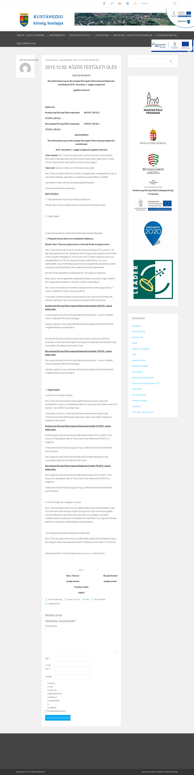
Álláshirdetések (138, 331)
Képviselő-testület (80, 35)
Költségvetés (137, 372)
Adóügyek (136, 326)
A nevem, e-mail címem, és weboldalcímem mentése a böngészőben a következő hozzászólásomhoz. (52, 697)
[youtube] (120, 3)
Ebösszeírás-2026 (26, 43)
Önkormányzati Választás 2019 (146, 383)
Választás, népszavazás (143, 412)
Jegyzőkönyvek (54, 604)
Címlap (20, 35)
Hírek (134, 354)
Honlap (48, 676)
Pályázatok (137, 389)
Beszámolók (137, 337)
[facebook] (104, 3)
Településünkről (35, 35)
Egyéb (134, 343)
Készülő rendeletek (140, 366)
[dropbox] (127, 3)
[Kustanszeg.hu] (40, 19)
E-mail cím (48, 667)
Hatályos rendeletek (140, 349)
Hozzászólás (49, 628)
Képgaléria (119, 35)
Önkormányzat (57, 35)
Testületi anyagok (139, 400)
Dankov (153, 772)
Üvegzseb (136, 406)
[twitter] (112, 3)
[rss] (135, 3)
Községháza (102, 35)
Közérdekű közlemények (142, 377)
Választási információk (139, 35)
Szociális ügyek (139, 395)
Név (47, 658)
